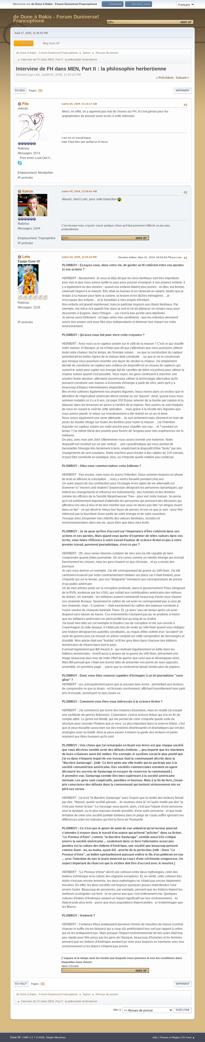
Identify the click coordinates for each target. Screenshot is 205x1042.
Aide (155, 1037)
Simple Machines (56, 1037)
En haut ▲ (188, 1037)
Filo (25, 103)
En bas (20, 90)
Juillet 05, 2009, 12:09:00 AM (79, 191)
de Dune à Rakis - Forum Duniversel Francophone (56, 18)
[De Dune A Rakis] (20, 317)
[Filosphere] (20, 167)
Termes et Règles (170, 1037)
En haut (21, 983)
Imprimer (182, 90)
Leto (26, 256)
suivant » (182, 77)
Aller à (117, 1009)
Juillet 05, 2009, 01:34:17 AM (79, 103)
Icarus (27, 191)
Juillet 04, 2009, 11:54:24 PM (79, 257)
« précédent (164, 77)
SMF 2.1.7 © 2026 (33, 1037)
